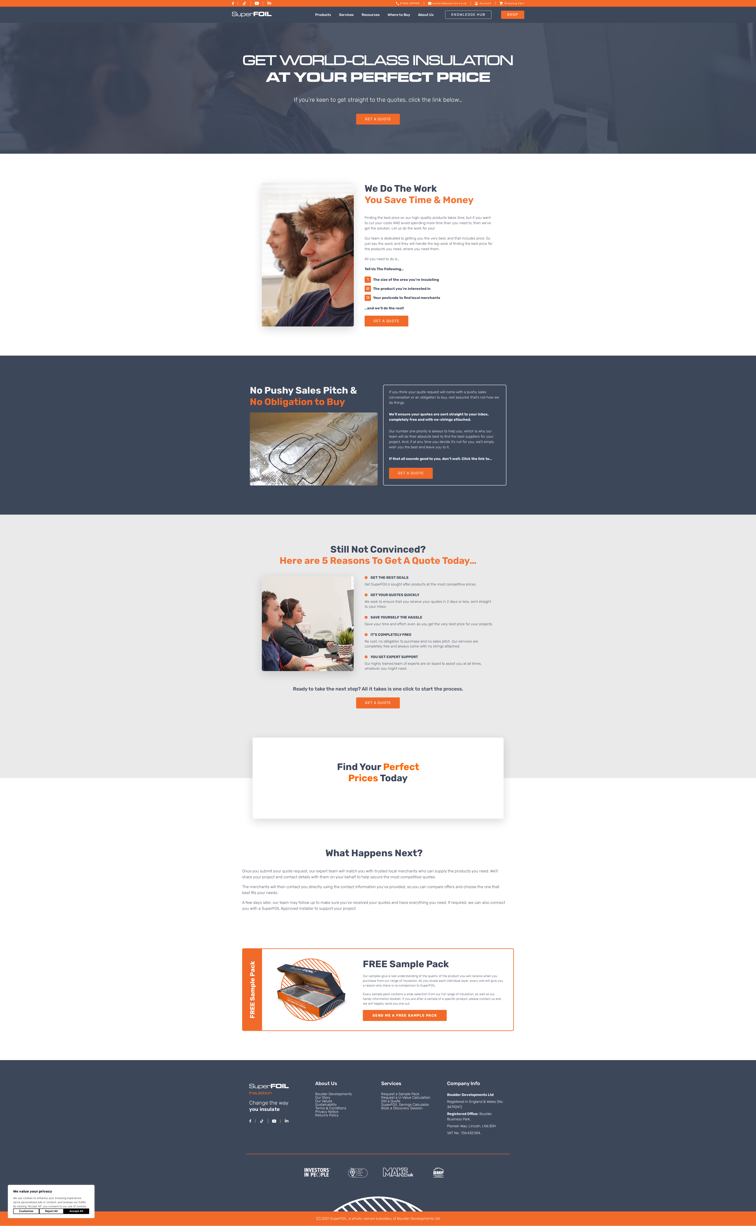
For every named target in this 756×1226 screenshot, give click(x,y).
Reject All (51, 1211)
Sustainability (326, 1104)
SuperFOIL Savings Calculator (405, 1104)
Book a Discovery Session (402, 1108)
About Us (426, 15)
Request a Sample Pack (400, 1094)
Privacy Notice (326, 1112)
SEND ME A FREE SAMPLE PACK (404, 1015)
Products (323, 15)
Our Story (322, 1097)
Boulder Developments (333, 1094)
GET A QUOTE (378, 119)
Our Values (323, 1101)
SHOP (512, 14)
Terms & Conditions (330, 1108)
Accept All (76, 1211)
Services (346, 15)
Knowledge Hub (468, 14)
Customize (26, 1211)
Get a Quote (390, 1101)
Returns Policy (327, 1115)
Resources (371, 15)
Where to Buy (399, 15)
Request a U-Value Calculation (405, 1097)
